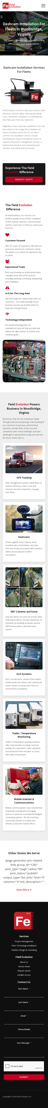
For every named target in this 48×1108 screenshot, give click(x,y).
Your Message (23, 1043)
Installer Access (24, 975)
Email (23, 1016)
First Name (23, 988)
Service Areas (24, 966)
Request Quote (24, 179)
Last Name (23, 1002)
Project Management (24, 941)
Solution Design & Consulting (24, 950)
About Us (24, 962)
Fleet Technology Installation (24, 945)
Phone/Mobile (24, 1029)
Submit (24, 1077)
